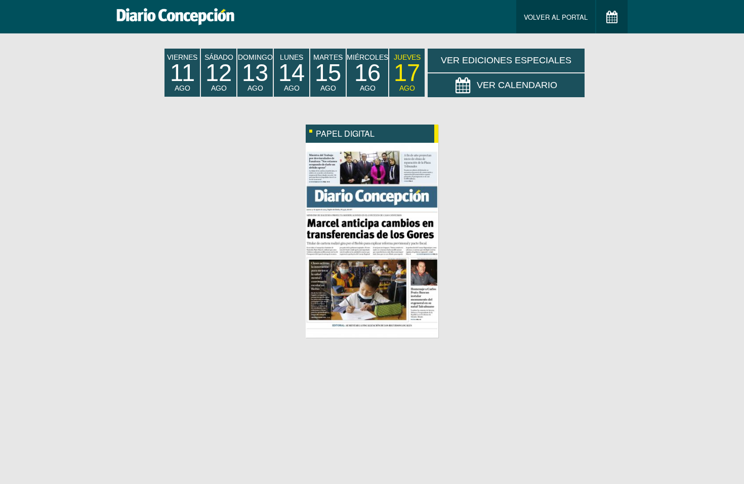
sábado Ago (218, 72)
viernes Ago (182, 72)
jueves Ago (407, 72)
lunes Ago (291, 72)
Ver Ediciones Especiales (506, 60)
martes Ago (328, 72)
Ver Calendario (517, 85)
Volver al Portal (556, 17)
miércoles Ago (367, 72)
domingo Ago (255, 72)
